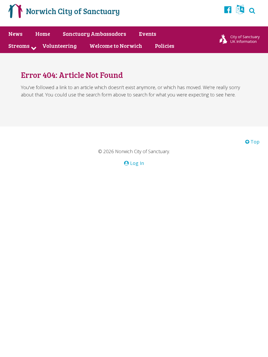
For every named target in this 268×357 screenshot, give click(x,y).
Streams (19, 45)
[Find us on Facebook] (227, 9)
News (15, 33)
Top (254, 142)
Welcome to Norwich (116, 45)
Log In (136, 163)
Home (42, 33)
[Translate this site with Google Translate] (240, 11)
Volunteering (59, 45)
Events (147, 33)
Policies (164, 45)
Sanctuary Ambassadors (94, 33)
